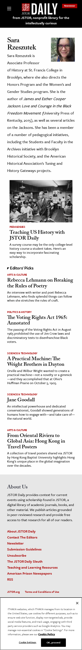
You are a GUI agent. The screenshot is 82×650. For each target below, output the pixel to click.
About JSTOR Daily (21, 531)
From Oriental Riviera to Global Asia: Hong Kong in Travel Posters (36, 442)
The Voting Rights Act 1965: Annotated (37, 321)
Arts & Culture (17, 275)
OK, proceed (53, 642)
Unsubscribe (16, 555)
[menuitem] (69, 5)
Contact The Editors (22, 537)
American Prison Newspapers (29, 573)
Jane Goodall (21, 400)
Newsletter (69, 5)
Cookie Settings (27, 642)
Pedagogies (17, 227)
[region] (41, 623)
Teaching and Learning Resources (32, 567)
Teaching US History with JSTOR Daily (37, 236)
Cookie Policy (46, 634)
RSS (10, 579)
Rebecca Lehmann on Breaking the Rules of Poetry (40, 283)
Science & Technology (22, 353)
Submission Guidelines (24, 549)
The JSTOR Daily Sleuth (25, 561)
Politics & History (19, 312)
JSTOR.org (13, 592)
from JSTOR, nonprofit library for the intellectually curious (41, 20)
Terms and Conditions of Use (42, 592)
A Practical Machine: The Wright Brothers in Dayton (35, 362)
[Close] (77, 603)
